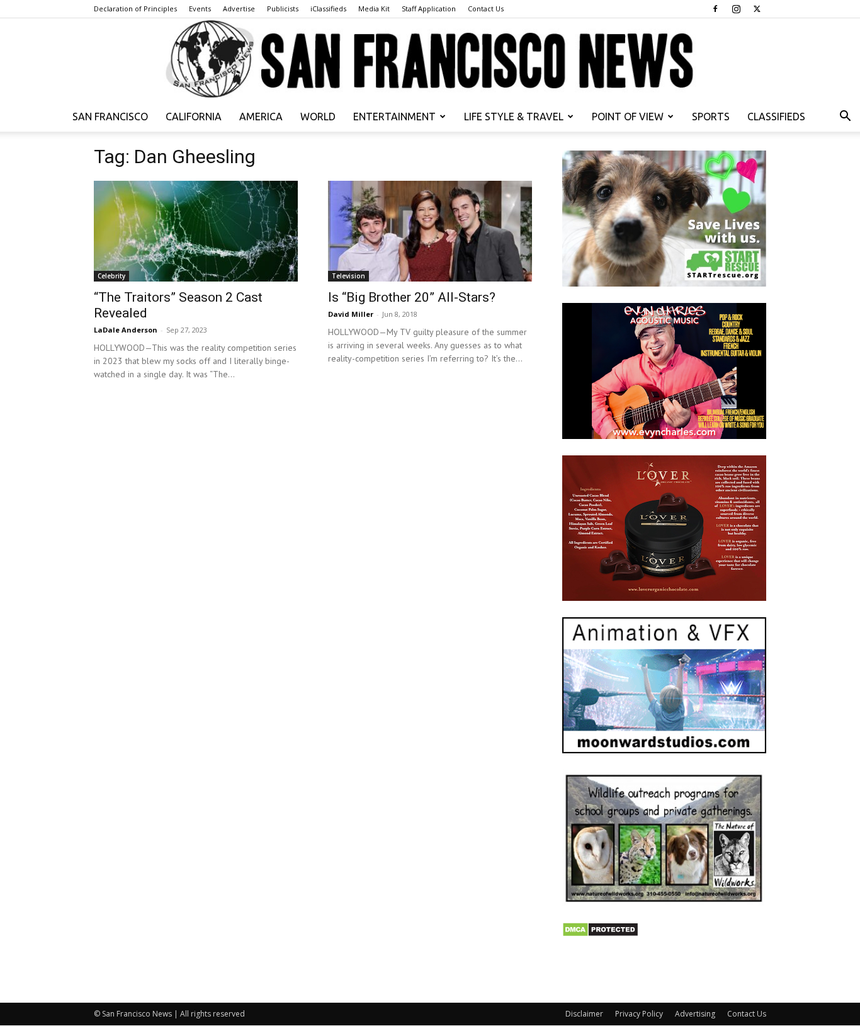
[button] (845, 117)
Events (200, 8)
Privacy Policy (639, 1013)
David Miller (350, 314)
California (194, 116)
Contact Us (486, 8)
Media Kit (374, 8)
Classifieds (776, 116)
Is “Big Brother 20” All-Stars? (411, 297)
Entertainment (394, 116)
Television (348, 275)
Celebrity (111, 275)
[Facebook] (715, 9)
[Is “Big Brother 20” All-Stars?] (430, 231)
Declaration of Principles (135, 8)
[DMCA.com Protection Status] (600, 934)
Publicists (282, 8)
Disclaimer (584, 1013)
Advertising (695, 1013)
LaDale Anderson (125, 329)
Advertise (239, 8)
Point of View (628, 116)
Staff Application (429, 8)
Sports (711, 116)
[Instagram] (736, 9)
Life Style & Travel (513, 116)
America (261, 116)
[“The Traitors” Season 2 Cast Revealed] (196, 231)
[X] (756, 9)
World (318, 116)
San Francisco (110, 116)
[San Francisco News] (430, 59)
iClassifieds (328, 8)
